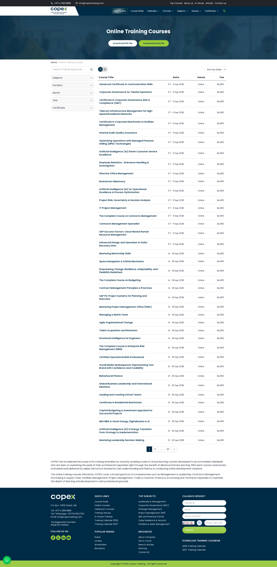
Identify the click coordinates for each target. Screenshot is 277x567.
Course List (143, 552)
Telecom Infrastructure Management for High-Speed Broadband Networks (126, 112)
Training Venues (103, 512)
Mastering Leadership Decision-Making (121, 440)
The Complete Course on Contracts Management (128, 215)
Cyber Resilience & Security (152, 520)
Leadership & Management (152, 501)
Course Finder (137, 11)
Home (54, 62)
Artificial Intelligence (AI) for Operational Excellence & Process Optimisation (122, 191)
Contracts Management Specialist (119, 223)
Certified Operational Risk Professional (121, 357)
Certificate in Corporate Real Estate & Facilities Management (126, 123)
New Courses (120, 11)
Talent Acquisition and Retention (118, 330)
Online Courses (102, 505)
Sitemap (142, 548)
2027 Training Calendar (194, 549)
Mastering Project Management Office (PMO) (125, 306)
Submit (189, 530)
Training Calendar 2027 (106, 524)
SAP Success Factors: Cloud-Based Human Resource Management (124, 233)
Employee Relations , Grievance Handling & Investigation (124, 164)
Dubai (97, 537)
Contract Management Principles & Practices (125, 287)
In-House (199, 3)
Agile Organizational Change (116, 322)
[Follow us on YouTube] (68, 537)
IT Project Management (112, 208)
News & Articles (146, 544)
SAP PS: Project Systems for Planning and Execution (123, 297)
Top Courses (176, 3)
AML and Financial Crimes (151, 516)
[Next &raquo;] (174, 449)
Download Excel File (153, 43)
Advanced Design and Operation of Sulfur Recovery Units (123, 244)
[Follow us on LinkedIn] (63, 537)
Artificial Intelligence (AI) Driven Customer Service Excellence (128, 153)
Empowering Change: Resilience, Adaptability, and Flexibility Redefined (128, 271)
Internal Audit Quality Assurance (118, 132)
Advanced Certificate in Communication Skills (126, 84)
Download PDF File (122, 43)
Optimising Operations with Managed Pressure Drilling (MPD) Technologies (126, 142)
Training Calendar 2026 (106, 520)
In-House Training (103, 516)
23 (168, 449)
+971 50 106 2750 (75, 513)
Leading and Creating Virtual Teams (120, 394)
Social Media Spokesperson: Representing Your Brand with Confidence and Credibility (126, 366)
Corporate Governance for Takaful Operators (125, 92)
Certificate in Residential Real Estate (120, 402)
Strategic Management (150, 509)
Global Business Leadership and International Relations (125, 385)
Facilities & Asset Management (154, 524)
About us (188, 3)
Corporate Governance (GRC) (153, 505)
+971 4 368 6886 (62, 3)
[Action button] (199, 522)
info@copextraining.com (91, 3)
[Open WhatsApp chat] (7, 560)
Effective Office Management (116, 173)
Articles (209, 3)
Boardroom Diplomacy (112, 181)
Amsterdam (101, 544)
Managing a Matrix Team (113, 314)
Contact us (220, 3)
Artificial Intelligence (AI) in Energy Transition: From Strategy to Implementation (125, 431)
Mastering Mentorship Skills (115, 253)
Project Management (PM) (151, 512)
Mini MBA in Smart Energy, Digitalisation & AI (124, 421)
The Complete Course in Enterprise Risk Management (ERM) (122, 348)
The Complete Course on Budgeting (120, 280)
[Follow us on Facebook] (53, 537)
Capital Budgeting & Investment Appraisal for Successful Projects (125, 412)
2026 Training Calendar (194, 546)
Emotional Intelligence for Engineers (120, 338)
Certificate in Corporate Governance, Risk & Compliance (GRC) (124, 101)
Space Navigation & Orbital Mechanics (121, 261)
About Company (146, 537)
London (98, 540)
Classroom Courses (104, 509)
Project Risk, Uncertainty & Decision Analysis (124, 200)
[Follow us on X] (58, 537)
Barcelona (100, 548)
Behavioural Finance (111, 375)
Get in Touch (145, 540)
